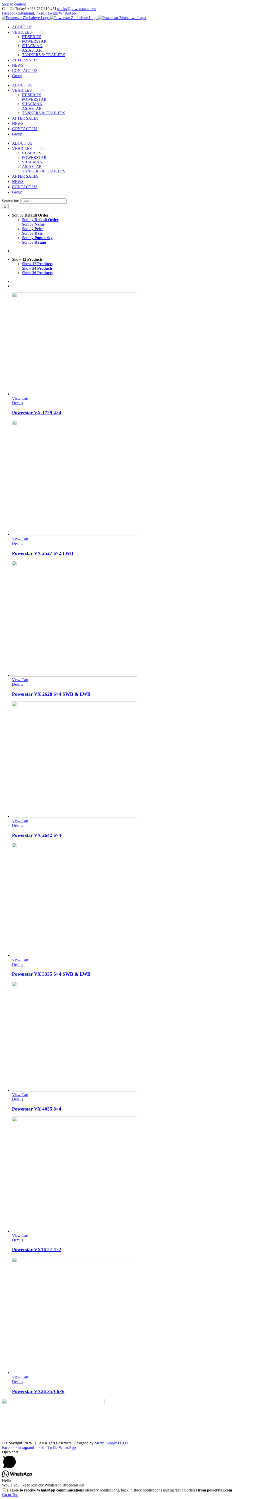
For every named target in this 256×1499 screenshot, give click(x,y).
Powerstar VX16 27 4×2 (36, 1249)
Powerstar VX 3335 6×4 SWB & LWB (51, 974)
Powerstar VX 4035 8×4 (36, 1109)
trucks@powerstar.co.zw (76, 9)
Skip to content (14, 4)
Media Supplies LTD (111, 1443)
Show (37, 264)
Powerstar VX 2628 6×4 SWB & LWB (51, 694)
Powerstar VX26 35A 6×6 (38, 1391)
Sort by (40, 220)
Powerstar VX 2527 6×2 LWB (42, 553)
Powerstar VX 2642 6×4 (36, 835)
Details (17, 403)
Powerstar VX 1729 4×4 (36, 412)
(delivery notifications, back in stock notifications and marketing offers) (119, 1490)
